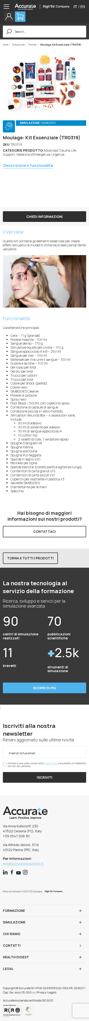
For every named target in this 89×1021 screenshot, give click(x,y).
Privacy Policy (51, 763)
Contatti (12, 945)
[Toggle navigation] (8, 6)
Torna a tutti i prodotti (30, 558)
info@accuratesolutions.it (23, 863)
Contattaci (44, 531)
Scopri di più (44, 688)
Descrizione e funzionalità (28, 165)
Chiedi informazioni (44, 216)
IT (75, 6)
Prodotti (32, 44)
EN (82, 6)
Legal (8, 968)
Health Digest (16, 957)
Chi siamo (11, 934)
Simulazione (18, 44)
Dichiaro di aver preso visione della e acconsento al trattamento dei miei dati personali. (47, 765)
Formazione (14, 910)
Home (6, 44)
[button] (9, 16)
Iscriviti (44, 777)
